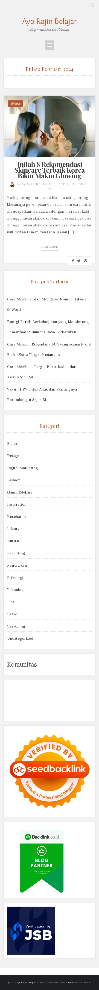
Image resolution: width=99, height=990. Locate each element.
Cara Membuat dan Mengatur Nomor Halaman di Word (48, 304)
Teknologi (16, 590)
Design (13, 456)
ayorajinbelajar (35, 184)
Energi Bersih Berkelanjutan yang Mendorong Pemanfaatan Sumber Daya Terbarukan (48, 327)
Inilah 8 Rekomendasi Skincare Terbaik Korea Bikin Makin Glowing (49, 170)
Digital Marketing (22, 468)
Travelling (16, 626)
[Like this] (49, 189)
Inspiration (17, 504)
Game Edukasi (19, 492)
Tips (11, 602)
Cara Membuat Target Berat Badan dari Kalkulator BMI (42, 372)
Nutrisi (13, 541)
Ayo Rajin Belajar (49, 21)
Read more (49, 246)
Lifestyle (15, 529)
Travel (12, 614)
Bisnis (12, 443)
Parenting (16, 553)
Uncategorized (20, 638)
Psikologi (15, 577)
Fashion (14, 480)
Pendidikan (17, 565)
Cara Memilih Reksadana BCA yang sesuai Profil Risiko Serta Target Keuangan (49, 349)
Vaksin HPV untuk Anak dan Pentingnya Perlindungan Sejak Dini (42, 394)
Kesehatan (16, 516)
